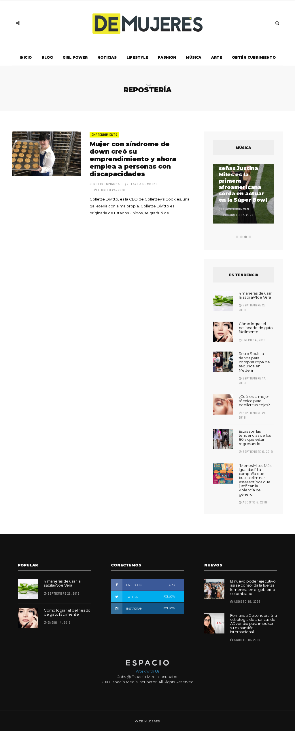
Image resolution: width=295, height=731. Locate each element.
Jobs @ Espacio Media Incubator (148, 676)
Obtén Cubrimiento (254, 57)
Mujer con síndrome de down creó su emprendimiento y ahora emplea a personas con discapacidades (133, 159)
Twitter (150, 596)
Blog (47, 57)
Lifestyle (137, 57)
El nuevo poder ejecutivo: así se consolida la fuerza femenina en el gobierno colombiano (253, 587)
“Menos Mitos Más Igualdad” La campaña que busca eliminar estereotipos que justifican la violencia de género (255, 480)
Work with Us (147, 671)
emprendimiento (104, 135)
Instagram (150, 608)
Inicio (26, 57)
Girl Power (75, 57)
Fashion (167, 57)
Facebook (150, 585)
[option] (244, 194)
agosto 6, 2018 (254, 503)
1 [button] (237, 237)
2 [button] (241, 237)
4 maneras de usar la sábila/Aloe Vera (255, 295)
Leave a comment (144, 184)
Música (193, 57)
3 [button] (245, 237)
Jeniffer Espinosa (105, 184)
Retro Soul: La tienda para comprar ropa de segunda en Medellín (254, 361)
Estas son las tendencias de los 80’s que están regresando (255, 437)
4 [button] (250, 237)
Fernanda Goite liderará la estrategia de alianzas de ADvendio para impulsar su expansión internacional (253, 623)
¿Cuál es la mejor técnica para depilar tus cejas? (254, 400)
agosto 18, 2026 (246, 602)
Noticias (107, 57)
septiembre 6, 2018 (257, 452)
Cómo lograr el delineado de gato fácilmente (256, 327)
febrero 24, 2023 (111, 190)
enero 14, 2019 (253, 340)
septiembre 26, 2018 (63, 594)
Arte (216, 57)
